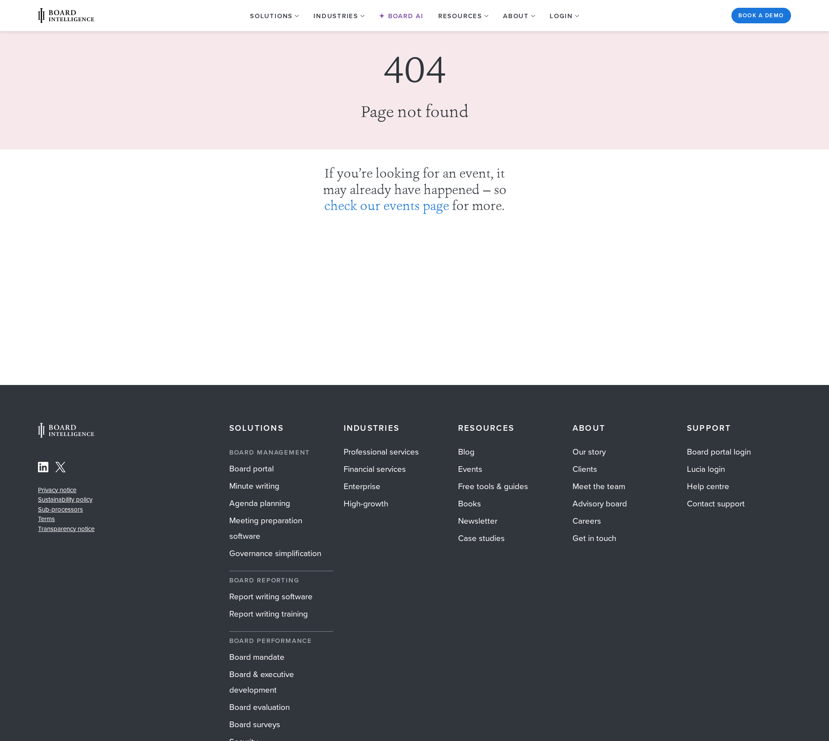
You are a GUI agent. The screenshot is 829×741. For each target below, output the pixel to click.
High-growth (366, 503)
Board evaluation (259, 707)
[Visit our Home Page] (66, 15)
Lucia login (706, 469)
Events (470, 469)
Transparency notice (66, 529)
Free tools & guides (493, 486)
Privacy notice (57, 490)
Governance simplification (275, 553)
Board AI (405, 16)
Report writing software (271, 596)
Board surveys (254, 724)
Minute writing (254, 486)
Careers (587, 521)
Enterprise (362, 486)
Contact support (716, 503)
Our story (589, 451)
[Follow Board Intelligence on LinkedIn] (43, 469)
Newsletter (477, 521)
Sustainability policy (65, 499)
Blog (466, 451)
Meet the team (599, 486)
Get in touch (594, 538)
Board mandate (257, 657)
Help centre (708, 486)
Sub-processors (60, 509)
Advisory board (600, 503)
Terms (46, 519)
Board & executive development (261, 682)
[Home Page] (66, 435)
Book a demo (761, 15)
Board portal (251, 468)
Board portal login (719, 451)
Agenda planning (259, 503)
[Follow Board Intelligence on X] (60, 469)
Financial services (375, 469)
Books (469, 503)
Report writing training (268, 613)
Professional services (381, 451)
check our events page (386, 206)
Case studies (481, 538)
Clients (585, 469)
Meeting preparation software (265, 528)
